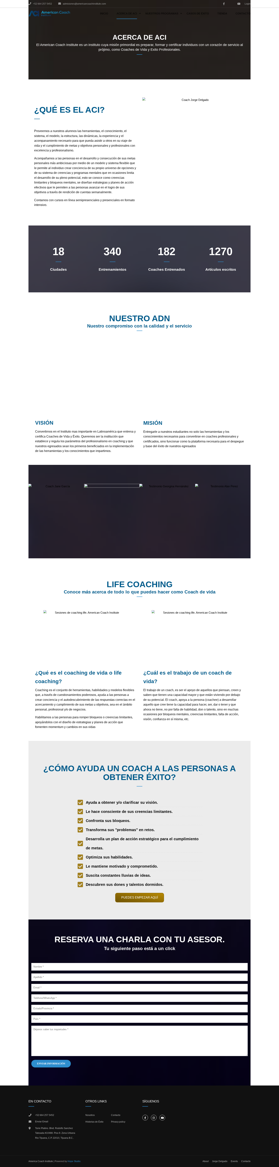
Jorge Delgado (219, 1161)
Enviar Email (41, 1121)
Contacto (243, 13)
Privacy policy (118, 1121)
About (206, 1161)
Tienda (222, 13)
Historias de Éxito (94, 1121)
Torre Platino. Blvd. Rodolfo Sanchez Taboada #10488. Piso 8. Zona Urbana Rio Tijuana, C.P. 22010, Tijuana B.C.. (55, 1133)
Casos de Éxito (198, 13)
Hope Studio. (74, 1161)
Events (234, 1161)
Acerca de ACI (127, 13)
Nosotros (90, 1115)
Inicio (104, 13)
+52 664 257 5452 (44, 1115)
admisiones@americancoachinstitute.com (84, 3)
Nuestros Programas (161, 13)
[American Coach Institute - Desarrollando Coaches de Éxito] (49, 13)
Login (248, 3)
